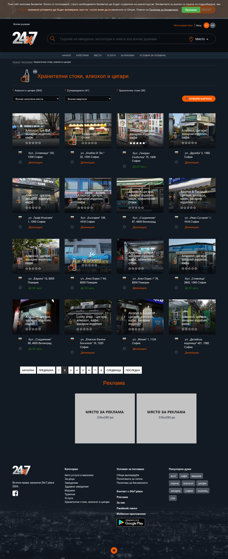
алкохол (188, 483)
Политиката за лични (129, 479)
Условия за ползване (153, 55)
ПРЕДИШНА (46, 370)
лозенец (203, 490)
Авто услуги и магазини (79, 475)
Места (98, 55)
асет (173, 476)
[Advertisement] (43, 418)
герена (175, 483)
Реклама (122, 497)
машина (196, 476)
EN (212, 25)
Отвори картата (200, 98)
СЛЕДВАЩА (114, 370)
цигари (202, 483)
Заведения (71, 482)
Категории (82, 55)
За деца (69, 479)
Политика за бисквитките (163, 9)
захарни (175, 490)
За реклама (127, 55)
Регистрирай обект (183, 25)
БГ (206, 25)
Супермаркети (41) (78, 90)
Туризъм (70, 494)
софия (189, 490)
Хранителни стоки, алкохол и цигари (87, 502)
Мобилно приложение (131, 514)
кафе (184, 476)
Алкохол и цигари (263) (28, 90)
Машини (70, 490)
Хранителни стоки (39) (132, 90)
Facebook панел (127, 508)
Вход (198, 25)
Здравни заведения (77, 486)
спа (173, 498)
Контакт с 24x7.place (130, 491)
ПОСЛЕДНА (133, 370)
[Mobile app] (131, 522)
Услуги (111, 55)
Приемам (191, 9)
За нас (121, 502)
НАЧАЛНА (28, 370)
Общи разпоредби (128, 475)
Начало (66, 55)
